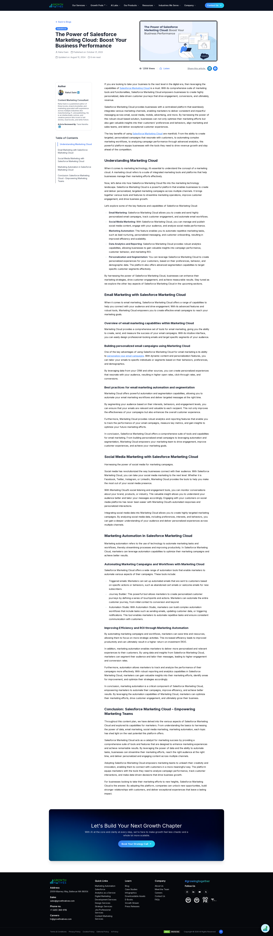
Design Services (102, 903)
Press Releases (132, 906)
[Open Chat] (265, 928)
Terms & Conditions (58, 932)
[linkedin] (193, 892)
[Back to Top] (221, 932)
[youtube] (199, 892)
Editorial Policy (103, 932)
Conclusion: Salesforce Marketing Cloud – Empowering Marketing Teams (73, 178)
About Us (159, 886)
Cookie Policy (88, 932)
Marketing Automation (105, 886)
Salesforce (100, 889)
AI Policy (114, 932)
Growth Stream (132, 903)
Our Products (130, 5)
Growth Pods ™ (98, 5)
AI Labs (114, 5)
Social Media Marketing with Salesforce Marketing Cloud (71, 159)
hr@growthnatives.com (61, 919)
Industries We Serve (169, 5)
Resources (147, 5)
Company (189, 5)
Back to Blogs (64, 22)
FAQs (157, 899)
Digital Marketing (103, 896)
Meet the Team (162, 889)
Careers (158, 893)
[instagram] (187, 892)
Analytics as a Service (105, 893)
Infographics (131, 893)
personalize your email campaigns (125, 355)
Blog (127, 886)
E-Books (129, 899)
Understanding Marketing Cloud (76, 144)
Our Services (78, 5)
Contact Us (160, 896)
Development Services (105, 899)
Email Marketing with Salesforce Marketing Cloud (73, 151)
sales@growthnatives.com (62, 901)
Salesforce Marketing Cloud (135, 88)
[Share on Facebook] (215, 68)
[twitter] (206, 892)
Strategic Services (103, 906)
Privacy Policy (74, 932)
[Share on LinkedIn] (209, 68)
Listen (167, 68)
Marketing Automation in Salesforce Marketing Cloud (74, 168)
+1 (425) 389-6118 (58, 910)
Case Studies (131, 889)
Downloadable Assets (135, 896)
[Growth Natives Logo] (56, 5)
